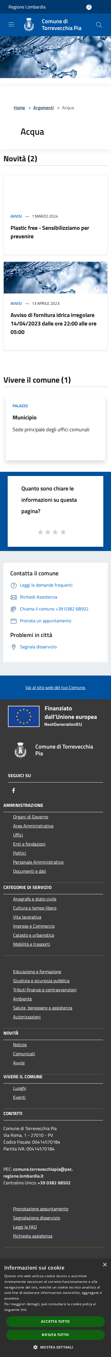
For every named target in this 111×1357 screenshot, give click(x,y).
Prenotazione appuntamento (40, 1208)
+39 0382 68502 (54, 1182)
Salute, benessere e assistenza (42, 1007)
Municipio (25, 417)
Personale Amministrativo (38, 862)
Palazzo (20, 406)
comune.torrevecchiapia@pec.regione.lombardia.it (38, 1172)
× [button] (104, 1265)
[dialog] (55, 1308)
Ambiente (22, 998)
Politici (19, 853)
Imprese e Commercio (34, 926)
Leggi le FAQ (25, 1226)
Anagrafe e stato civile (34, 898)
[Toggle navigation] (11, 24)
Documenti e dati (29, 871)
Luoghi (19, 1088)
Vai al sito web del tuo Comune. (55, 687)
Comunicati (24, 1053)
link (23, 1309)
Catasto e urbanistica (33, 935)
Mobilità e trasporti (31, 944)
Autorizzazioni (27, 1016)
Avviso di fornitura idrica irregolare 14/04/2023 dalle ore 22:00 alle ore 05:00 (53, 323)
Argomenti (43, 107)
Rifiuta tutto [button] (55, 1334)
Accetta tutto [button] (55, 1321)
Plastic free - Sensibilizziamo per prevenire (50, 232)
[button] (55, 1347)
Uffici (18, 834)
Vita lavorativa (27, 917)
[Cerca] (99, 25)
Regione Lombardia (27, 6)
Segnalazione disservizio (36, 1217)
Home (19, 107)
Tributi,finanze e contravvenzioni (45, 989)
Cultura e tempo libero (34, 907)
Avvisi (16, 216)
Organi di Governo (30, 816)
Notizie (20, 1044)
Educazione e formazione (37, 971)
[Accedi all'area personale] (88, 7)
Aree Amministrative (33, 825)
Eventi (19, 1097)
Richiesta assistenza (32, 1235)
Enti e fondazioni (29, 844)
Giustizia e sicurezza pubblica (41, 980)
